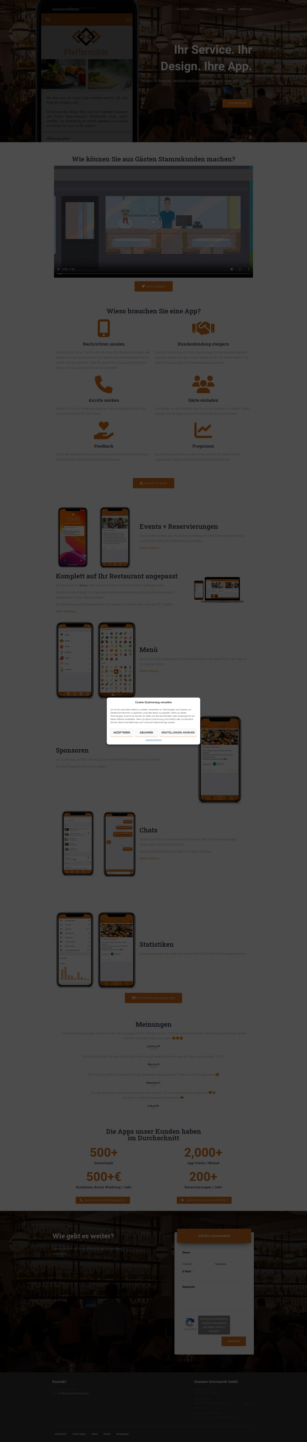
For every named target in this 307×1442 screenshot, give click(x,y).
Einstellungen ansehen (178, 732)
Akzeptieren (121, 732)
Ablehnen (146, 732)
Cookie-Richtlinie (153, 740)
